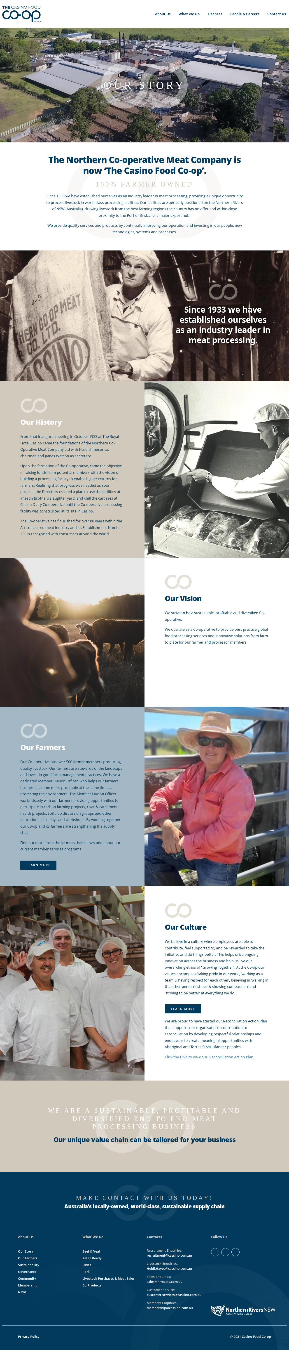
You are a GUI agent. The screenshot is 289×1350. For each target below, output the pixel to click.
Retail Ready (92, 1258)
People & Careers (244, 14)
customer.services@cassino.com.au (174, 1295)
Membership (27, 1285)
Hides (86, 1265)
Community (27, 1278)
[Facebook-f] (215, 1252)
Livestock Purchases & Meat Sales (108, 1278)
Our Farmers (27, 1258)
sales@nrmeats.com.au (164, 1281)
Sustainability (28, 1265)
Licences (215, 14)
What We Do (189, 14)
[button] (38, 865)
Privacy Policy (29, 1336)
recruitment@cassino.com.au (169, 1255)
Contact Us (276, 14)
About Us (162, 14)
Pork (86, 1272)
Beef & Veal (91, 1251)
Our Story (25, 1251)
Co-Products (92, 1285)
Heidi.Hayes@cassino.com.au (169, 1268)
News (22, 1292)
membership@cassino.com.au (170, 1308)
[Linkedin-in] (225, 1252)
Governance (27, 1272)
